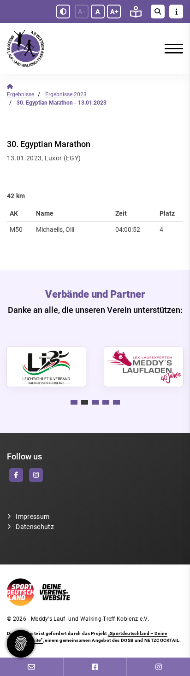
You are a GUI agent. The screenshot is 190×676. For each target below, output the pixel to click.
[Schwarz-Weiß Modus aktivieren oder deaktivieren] (63, 11)
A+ (114, 11)
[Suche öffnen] (158, 11)
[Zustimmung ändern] (21, 644)
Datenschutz (35, 527)
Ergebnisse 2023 (66, 94)
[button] (74, 402)
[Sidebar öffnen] (176, 11)
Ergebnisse (20, 94)
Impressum (32, 517)
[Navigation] (170, 48)
